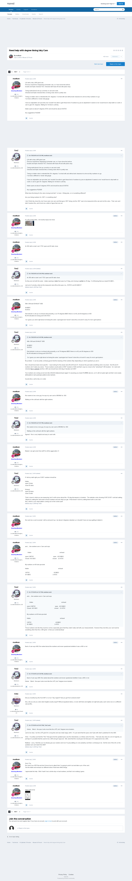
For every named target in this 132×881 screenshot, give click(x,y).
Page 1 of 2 (26, 71)
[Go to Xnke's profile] (16, 700)
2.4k (17, 94)
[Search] (123, 9)
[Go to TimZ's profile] (16, 157)
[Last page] (19, 72)
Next (15, 71)
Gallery (17, 14)
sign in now (48, 821)
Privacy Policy (63, 874)
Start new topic (98, 64)
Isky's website (35, 369)
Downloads (25, 14)
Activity (18, 9)
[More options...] (121, 79)
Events (34, 14)
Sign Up (121, 3)
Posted (30, 78)
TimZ (16, 150)
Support (26, 9)
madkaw (18, 55)
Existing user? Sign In (107, 3)
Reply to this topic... (24, 828)
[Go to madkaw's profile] (11, 56)
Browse (11, 9)
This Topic (115, 9)
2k (17, 709)
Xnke (16, 694)
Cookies (71, 874)
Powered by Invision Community (66, 878)
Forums (9, 14)
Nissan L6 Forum (27, 57)
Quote (31, 118)
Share (107, 56)
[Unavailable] (29, 223)
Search (41, 14)
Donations (34, 9)
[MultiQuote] (26, 118)
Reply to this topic (115, 64)
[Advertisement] (40, 34)
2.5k (17, 166)
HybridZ (11, 3)
